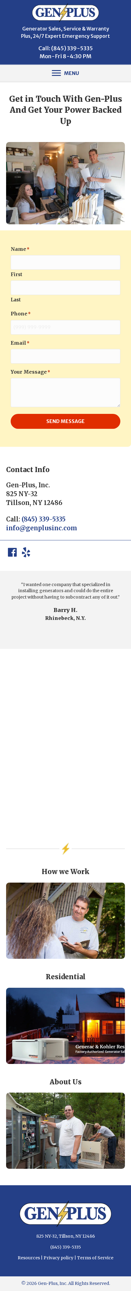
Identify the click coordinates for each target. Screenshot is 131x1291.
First (16, 274)
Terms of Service (95, 1258)
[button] (12, 552)
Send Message (65, 421)
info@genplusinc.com (41, 528)
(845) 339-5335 (72, 48)
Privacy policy (58, 1258)
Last (16, 300)
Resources (29, 1258)
